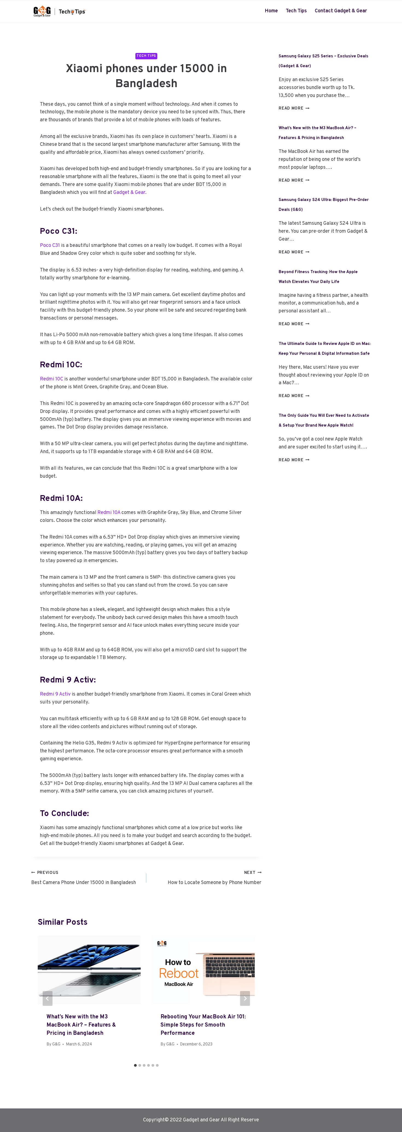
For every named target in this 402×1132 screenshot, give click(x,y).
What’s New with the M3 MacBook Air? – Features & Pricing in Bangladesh (81, 1025)
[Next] (245, 998)
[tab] (135, 1065)
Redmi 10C (51, 379)
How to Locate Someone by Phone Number (214, 878)
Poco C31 (50, 246)
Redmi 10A (108, 513)
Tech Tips (296, 11)
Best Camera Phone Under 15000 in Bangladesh (83, 878)
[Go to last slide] (48, 998)
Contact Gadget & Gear (341, 11)
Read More (294, 108)
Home (271, 11)
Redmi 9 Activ (55, 694)
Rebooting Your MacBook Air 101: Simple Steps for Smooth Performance (203, 1025)
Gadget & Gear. (130, 193)
